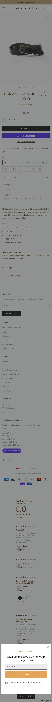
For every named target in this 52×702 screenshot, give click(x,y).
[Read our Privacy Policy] (45, 686)
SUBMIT (26, 674)
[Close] (48, 647)
